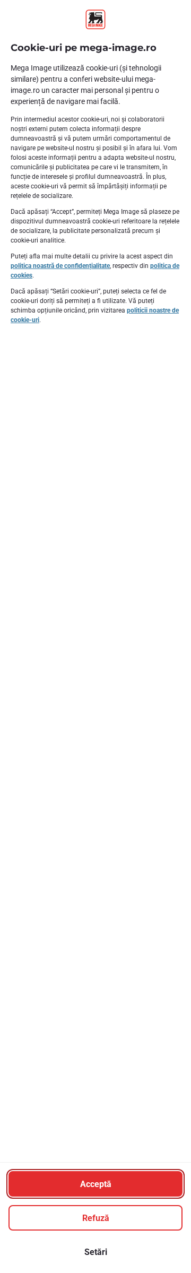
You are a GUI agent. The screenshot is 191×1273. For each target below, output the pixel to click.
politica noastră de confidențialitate (60, 266)
